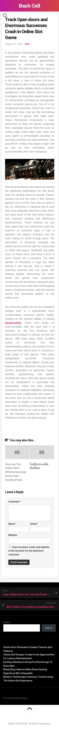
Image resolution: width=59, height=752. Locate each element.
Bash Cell (29, 6)
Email (34, 524)
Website (12, 535)
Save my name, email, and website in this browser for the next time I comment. (28, 551)
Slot (27, 44)
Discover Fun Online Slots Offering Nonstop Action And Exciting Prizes (15, 472)
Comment (14, 501)
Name (12, 524)
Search (7, 622)
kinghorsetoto (13, 322)
